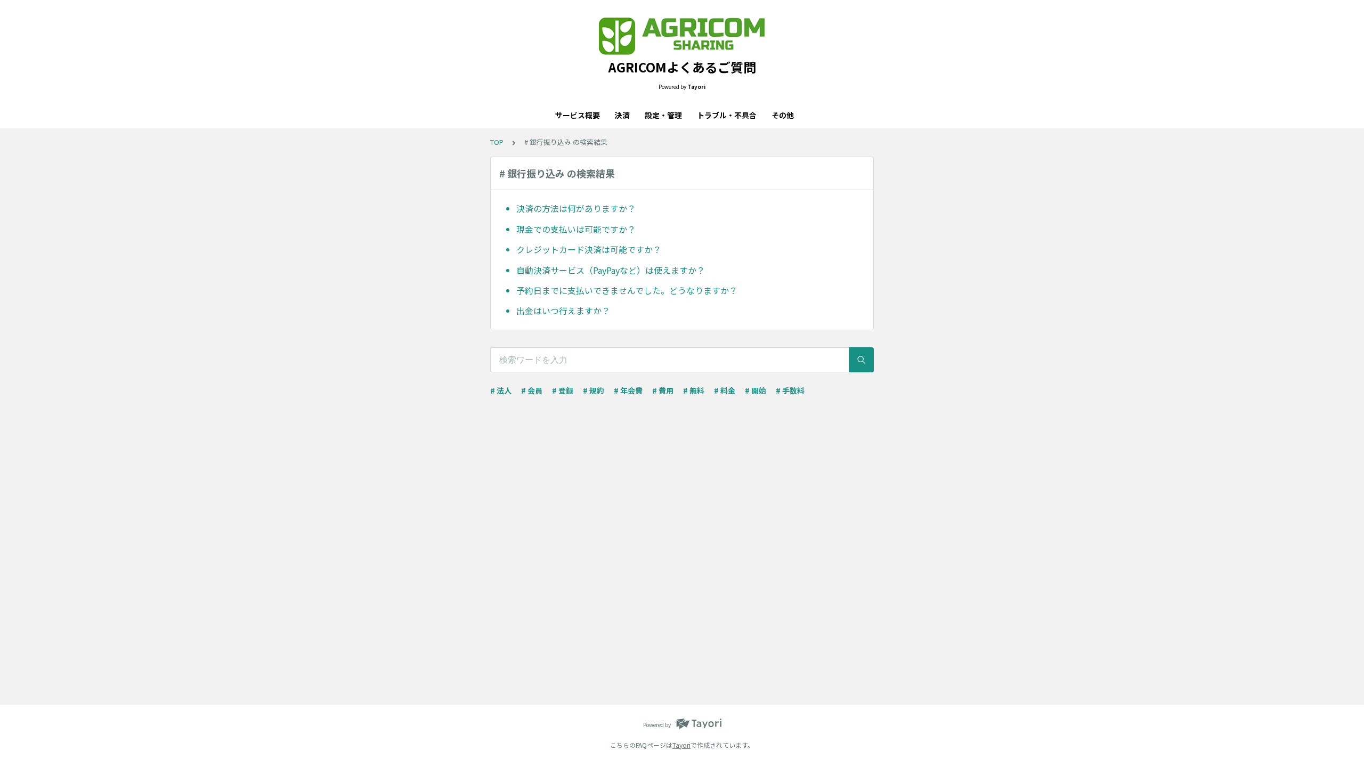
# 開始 (755, 390)
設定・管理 (663, 115)
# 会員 (531, 390)
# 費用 (662, 390)
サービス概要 (577, 115)
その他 (783, 115)
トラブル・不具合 (727, 115)
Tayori (681, 744)
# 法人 (501, 390)
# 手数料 (790, 390)
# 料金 (724, 390)
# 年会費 (628, 390)
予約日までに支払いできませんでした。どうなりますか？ (626, 290)
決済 (622, 115)
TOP (497, 142)
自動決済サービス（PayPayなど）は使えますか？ (610, 270)
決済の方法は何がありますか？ (576, 208)
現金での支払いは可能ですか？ (576, 229)
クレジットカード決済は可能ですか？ (588, 249)
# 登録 (562, 390)
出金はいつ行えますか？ (563, 310)
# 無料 (693, 390)
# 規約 (593, 390)
